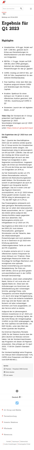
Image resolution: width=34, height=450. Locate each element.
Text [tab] (4, 14)
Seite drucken (10, 372)
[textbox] (16, 397)
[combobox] (16, 397)
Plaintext (8, 369)
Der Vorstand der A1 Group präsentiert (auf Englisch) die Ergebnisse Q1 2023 (17, 118)
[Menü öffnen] (31, 8)
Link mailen (9, 375)
